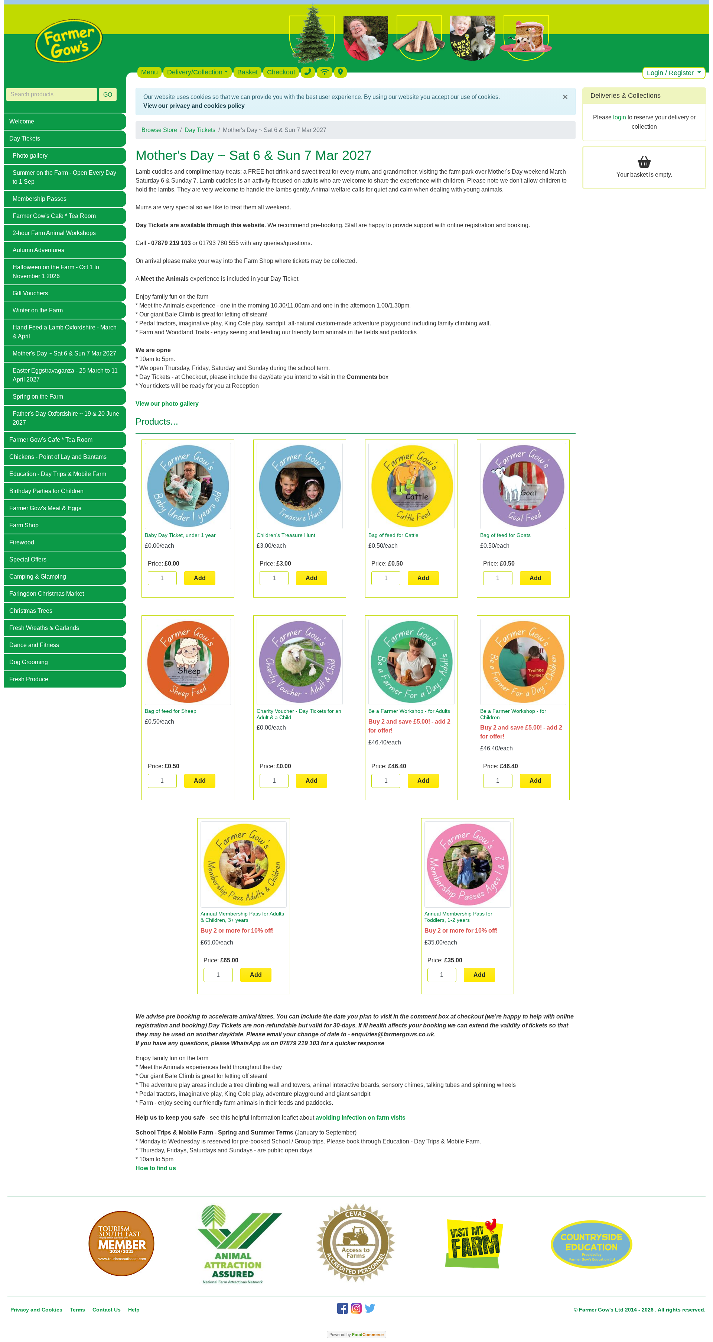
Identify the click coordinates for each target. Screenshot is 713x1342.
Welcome (21, 121)
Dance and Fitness (34, 645)
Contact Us (106, 1310)
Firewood (21, 542)
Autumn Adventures (38, 250)
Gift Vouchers (30, 293)
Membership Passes (39, 199)
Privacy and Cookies (36, 1310)
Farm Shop (24, 525)
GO (107, 94)
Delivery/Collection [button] (194, 72)
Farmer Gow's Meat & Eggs (45, 508)
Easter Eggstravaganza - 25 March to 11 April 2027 (65, 375)
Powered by (356, 1334)
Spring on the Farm (38, 396)
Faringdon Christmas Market (46, 593)
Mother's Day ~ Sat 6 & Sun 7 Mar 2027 (64, 353)
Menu (149, 72)
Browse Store (159, 130)
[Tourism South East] (121, 1243)
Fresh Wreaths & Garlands (44, 628)
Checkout (281, 72)
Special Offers (27, 559)
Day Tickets (24, 138)
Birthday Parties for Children (46, 491)
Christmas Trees (30, 611)
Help (134, 1310)
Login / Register (671, 73)
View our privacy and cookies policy (194, 106)
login (619, 117)
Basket (247, 72)
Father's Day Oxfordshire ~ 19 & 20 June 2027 (66, 418)
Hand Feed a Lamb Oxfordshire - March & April (65, 331)
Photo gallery (30, 155)
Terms (77, 1310)
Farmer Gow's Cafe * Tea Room (54, 216)
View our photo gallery (167, 403)
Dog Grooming (28, 662)
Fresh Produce (28, 679)
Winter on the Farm (38, 310)
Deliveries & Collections (625, 95)
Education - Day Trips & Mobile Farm (57, 474)
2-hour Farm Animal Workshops (54, 233)
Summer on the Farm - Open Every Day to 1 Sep (64, 177)
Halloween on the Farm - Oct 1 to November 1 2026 (56, 271)
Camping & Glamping (37, 576)
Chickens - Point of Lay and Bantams (58, 457)
